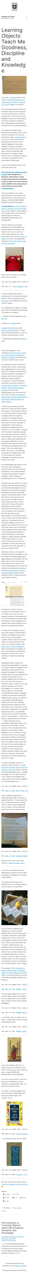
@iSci (25, 308)
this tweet (4, 301)
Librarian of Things (8, 16)
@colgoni (4, 328)
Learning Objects (8, 188)
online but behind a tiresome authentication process (14, 388)
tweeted (14, 323)
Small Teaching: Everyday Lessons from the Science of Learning (14, 767)
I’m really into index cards (15, 863)
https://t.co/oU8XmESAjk (10, 330)
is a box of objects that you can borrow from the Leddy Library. (13, 208)
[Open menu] (27, 17)
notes (4, 1211)
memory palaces (16, 646)
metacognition (20, 137)
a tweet (11, 97)
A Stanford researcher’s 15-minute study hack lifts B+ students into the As (13, 102)
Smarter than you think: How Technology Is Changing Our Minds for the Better (13, 355)
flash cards (5, 646)
